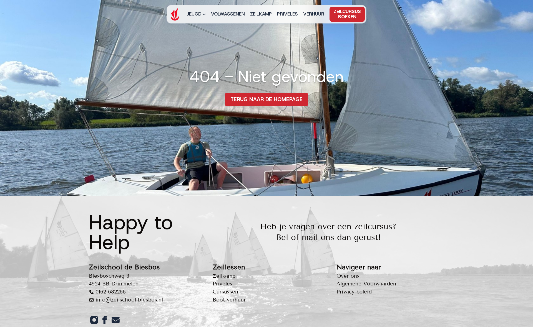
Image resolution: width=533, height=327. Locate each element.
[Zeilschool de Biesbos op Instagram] (94, 320)
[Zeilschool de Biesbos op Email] (115, 320)
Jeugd (194, 14)
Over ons (347, 276)
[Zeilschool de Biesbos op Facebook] (104, 320)
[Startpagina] (175, 14)
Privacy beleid (354, 291)
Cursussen (225, 291)
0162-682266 (110, 291)
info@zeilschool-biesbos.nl (129, 300)
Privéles (287, 14)
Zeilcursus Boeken (347, 14)
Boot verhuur (229, 300)
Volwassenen (228, 14)
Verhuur (313, 14)
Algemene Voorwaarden (366, 283)
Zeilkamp (261, 14)
